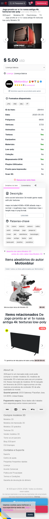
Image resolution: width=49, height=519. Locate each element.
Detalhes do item (11, 185)
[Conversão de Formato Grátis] (27, 104)
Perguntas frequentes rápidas (15, 461)
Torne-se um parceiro (12, 438)
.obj (21, 104)
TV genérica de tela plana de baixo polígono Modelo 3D (24, 360)
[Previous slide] (6, 39)
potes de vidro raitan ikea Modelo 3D (27, 254)
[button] (42, 292)
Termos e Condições (12, 476)
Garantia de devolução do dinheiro (17, 480)
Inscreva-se (41, 3)
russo (14, 226)
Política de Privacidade (13, 473)
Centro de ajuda (10, 458)
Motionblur (21, 81)
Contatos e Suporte (14, 450)
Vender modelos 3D (12, 434)
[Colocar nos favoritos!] (42, 302)
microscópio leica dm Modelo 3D (16, 307)
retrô (8, 230)
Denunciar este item (26, 180)
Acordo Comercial (11, 469)
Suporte (7, 454)
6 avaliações (29, 85)
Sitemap (37, 497)
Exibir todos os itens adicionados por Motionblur (24, 269)
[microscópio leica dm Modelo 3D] (24, 290)
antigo (16, 238)
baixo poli (10, 242)
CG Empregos (9, 445)
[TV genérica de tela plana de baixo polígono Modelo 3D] (24, 343)
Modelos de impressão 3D (14, 423)
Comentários (26, 185)
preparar (32, 230)
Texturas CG (8, 430)
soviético (29, 242)
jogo (24, 230)
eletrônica (23, 234)
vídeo (9, 238)
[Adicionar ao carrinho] (37, 302)
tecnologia (34, 234)
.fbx (15, 104)
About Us (8, 370)
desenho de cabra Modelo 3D (18, 251)
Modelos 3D (9, 419)
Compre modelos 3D (14, 415)
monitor (20, 242)
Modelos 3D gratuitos (12, 426)
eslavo (21, 226)
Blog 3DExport (10, 441)
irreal (9, 234)
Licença (7, 465)
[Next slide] (43, 39)
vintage (16, 230)
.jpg (8, 104)
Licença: (10, 73)
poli (30, 238)
